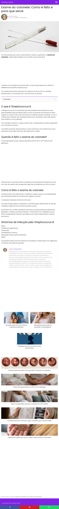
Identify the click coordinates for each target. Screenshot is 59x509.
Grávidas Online (7, 2)
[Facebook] (10, 507)
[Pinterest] (29, 507)
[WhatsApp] (49, 507)
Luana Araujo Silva (12, 16)
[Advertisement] (20, 71)
